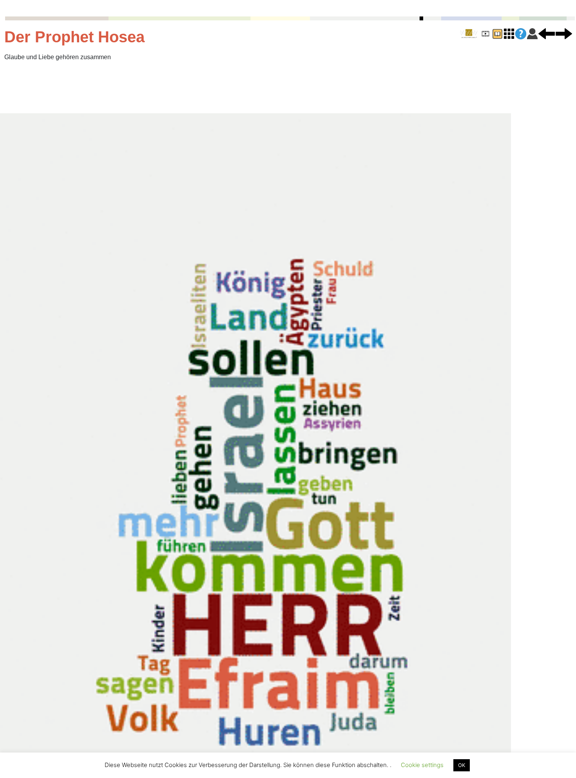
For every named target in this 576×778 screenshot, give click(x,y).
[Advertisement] (160, 87)
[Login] (532, 33)
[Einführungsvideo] (485, 33)
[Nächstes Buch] (563, 33)
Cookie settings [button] (422, 765)
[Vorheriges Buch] (546, 33)
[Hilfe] (520, 34)
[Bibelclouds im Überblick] (509, 33)
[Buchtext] (497, 33)
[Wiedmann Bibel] (468, 33)
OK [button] (461, 765)
